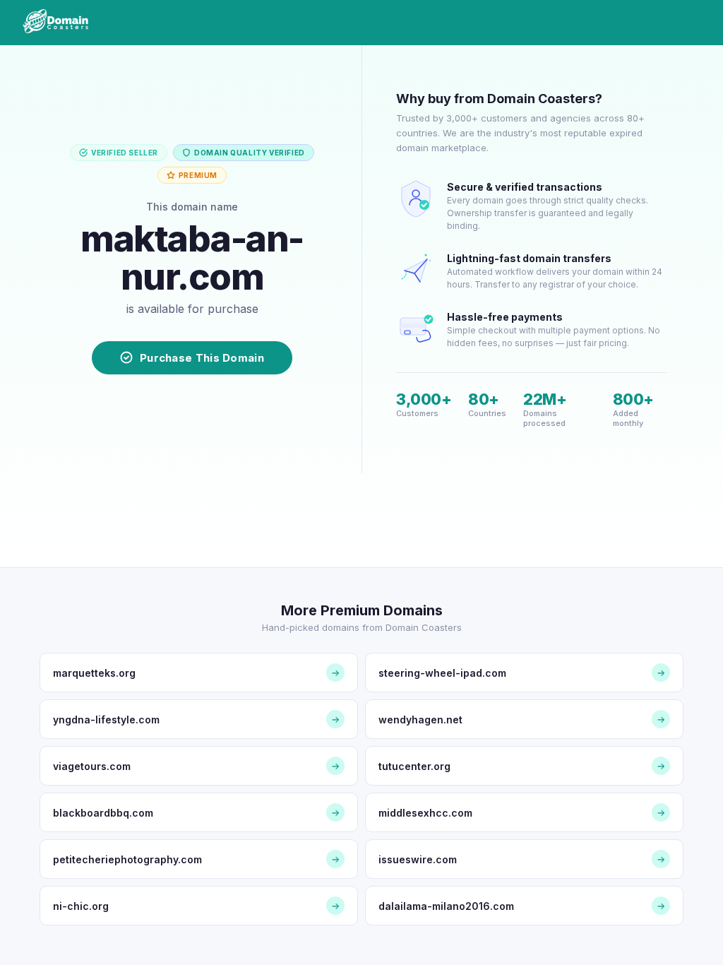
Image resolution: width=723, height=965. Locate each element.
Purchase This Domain (202, 358)
